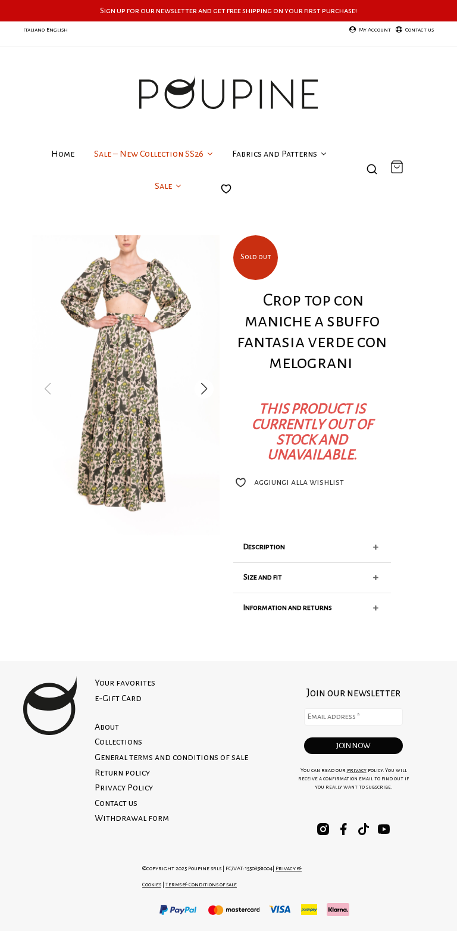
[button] (204, 388)
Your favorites (229, 199)
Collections (118, 741)
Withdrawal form (132, 818)
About (107, 726)
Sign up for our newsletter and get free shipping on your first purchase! (228, 10)
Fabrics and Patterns (275, 153)
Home (62, 153)
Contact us (116, 803)
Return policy (122, 772)
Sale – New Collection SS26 (149, 153)
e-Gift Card (118, 698)
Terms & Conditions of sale (201, 884)
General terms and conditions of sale (171, 757)
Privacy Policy (124, 787)
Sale (164, 186)
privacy (357, 770)
